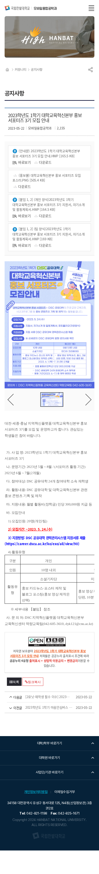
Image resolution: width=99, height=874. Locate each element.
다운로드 (45, 162)
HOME (7, 69)
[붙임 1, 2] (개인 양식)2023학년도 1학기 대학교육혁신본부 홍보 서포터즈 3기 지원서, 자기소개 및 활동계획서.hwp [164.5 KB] (48, 204)
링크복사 (34, 682)
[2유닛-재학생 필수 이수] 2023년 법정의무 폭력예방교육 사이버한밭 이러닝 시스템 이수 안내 (43, 697)
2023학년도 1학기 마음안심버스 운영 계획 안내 (43, 707)
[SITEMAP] (91, 8)
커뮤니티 (20, 70)
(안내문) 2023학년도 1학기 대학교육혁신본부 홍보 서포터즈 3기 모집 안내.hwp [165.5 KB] (46, 153)
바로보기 (24, 162)
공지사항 (36, 70)
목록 (16, 682)
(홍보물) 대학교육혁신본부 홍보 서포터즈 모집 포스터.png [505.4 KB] (46, 177)
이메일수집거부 (64, 792)
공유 (90, 70)
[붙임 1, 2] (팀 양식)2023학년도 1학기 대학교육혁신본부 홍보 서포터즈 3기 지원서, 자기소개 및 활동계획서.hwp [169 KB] (48, 233)
